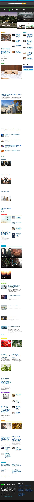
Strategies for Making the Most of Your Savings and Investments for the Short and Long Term (16, 471)
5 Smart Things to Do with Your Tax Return (18, 395)
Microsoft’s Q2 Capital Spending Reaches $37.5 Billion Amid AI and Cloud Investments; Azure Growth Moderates (7, 455)
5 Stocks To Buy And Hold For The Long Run (18, 46)
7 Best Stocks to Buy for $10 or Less (18, 222)
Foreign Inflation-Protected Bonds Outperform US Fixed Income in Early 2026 (30, 58)
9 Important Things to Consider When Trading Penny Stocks (16, 265)
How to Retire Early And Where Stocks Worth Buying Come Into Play (18, 217)
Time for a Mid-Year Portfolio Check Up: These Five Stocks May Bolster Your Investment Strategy (14, 286)
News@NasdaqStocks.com (8, 496)
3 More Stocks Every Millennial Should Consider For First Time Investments (5, 439)
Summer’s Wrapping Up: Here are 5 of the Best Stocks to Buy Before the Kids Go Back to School (5, 51)
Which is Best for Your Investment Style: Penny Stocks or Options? (5, 255)
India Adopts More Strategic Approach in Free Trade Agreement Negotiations (7, 448)
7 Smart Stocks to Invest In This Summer (14, 305)
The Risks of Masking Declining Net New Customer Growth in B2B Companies (30, 53)
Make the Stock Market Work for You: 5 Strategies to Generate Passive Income (6, 233)
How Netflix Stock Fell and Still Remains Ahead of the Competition (18, 52)
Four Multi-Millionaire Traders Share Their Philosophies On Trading (18, 401)
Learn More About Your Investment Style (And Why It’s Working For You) (16, 465)
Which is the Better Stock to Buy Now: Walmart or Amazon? (18, 41)
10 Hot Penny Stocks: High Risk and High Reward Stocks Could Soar (6, 276)
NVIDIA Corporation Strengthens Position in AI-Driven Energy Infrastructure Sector (8, 24)
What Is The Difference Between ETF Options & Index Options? (6, 174)
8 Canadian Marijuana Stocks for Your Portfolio (6, 356)
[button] (17, 0)
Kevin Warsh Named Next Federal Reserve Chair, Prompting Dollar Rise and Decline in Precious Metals (11, 129)
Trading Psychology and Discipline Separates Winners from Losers (18, 413)
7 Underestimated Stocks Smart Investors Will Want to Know (18, 234)
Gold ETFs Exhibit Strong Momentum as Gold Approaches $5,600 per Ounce (16, 438)
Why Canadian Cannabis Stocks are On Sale (16, 356)
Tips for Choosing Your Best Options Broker (5, 191)
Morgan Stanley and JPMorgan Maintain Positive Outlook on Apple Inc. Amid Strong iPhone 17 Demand (29, 42)
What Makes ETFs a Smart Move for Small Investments (5, 476)
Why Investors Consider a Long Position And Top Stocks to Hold (18, 35)
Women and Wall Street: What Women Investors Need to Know (18, 228)
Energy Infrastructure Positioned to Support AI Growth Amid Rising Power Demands (21, 26)
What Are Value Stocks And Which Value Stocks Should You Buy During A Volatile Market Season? (5, 410)
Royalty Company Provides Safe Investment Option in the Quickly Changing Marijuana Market (6, 381)
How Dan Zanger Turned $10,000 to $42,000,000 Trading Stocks (18, 407)
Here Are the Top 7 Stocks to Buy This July (14, 295)
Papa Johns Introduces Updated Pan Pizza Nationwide (12, 150)
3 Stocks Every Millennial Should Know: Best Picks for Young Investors (14, 316)
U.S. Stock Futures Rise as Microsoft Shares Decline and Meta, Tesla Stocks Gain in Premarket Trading (13, 146)
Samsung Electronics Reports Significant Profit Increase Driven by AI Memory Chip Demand (18, 449)
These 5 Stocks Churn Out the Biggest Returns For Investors (5, 465)
